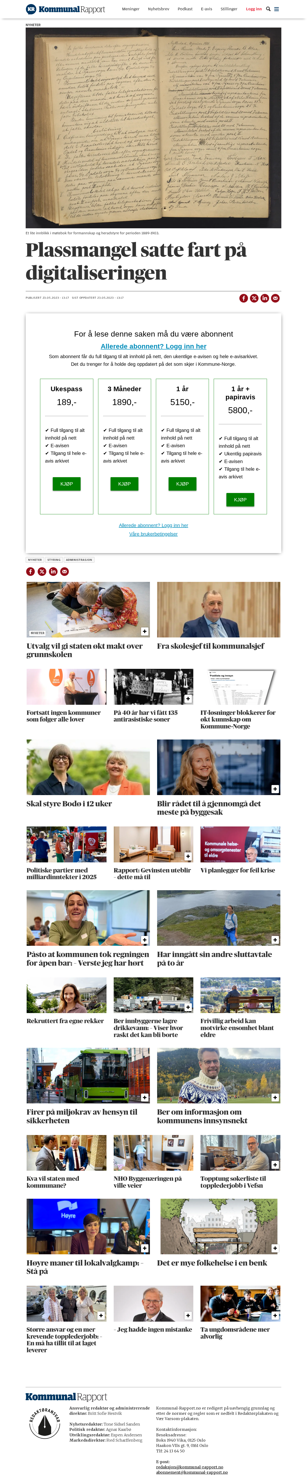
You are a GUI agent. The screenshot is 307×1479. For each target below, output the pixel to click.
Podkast (185, 9)
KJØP (66, 484)
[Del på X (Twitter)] (254, 297)
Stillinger (229, 9)
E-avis (206, 9)
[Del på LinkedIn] (264, 297)
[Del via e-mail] (275, 297)
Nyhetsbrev (158, 9)
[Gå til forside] (65, 9)
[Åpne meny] (276, 9)
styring (53, 560)
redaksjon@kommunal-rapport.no (189, 1467)
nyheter (35, 560)
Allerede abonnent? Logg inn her (154, 346)
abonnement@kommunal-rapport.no (192, 1472)
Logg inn (254, 9)
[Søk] (268, 9)
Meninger (131, 9)
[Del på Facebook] (243, 297)
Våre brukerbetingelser (153, 534)
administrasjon (79, 560)
